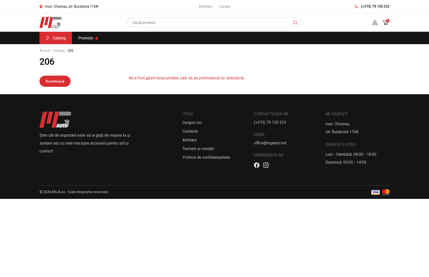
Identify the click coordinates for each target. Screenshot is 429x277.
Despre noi (192, 122)
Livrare (225, 6)
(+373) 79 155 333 (375, 6)
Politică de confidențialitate (206, 157)
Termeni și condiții (198, 148)
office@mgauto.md (270, 143)
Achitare (205, 6)
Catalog (59, 38)
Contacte (190, 131)
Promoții (85, 38)
